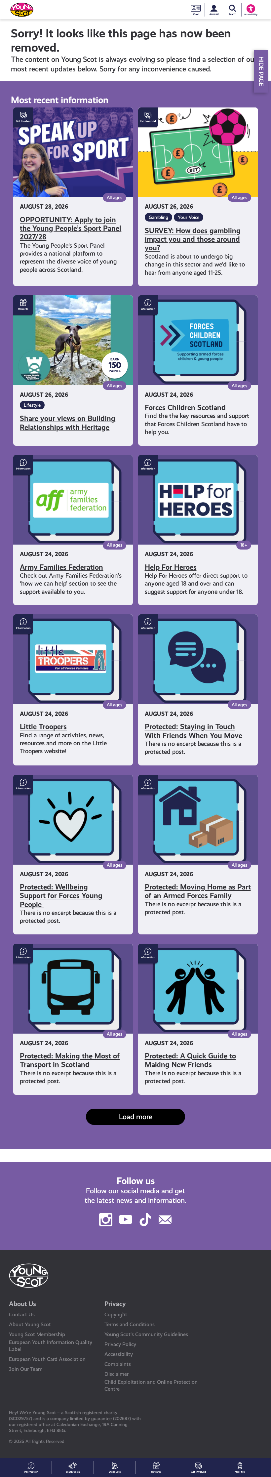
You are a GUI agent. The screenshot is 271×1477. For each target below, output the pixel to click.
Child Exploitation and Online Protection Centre (151, 1385)
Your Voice (188, 217)
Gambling (158, 217)
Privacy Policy (120, 1344)
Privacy (115, 1304)
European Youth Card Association (47, 1359)
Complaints (117, 1364)
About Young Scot (30, 1324)
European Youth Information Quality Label (50, 1345)
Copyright (115, 1314)
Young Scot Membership (37, 1334)
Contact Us (22, 1314)
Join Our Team (26, 1369)
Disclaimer (116, 1374)
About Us (22, 1304)
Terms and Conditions (129, 1324)
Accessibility (118, 1354)
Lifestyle (32, 405)
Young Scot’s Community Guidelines (146, 1334)
